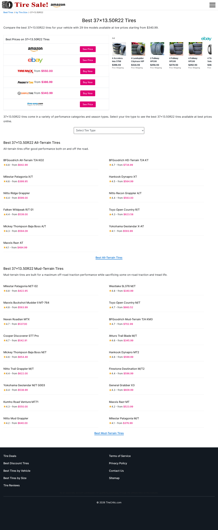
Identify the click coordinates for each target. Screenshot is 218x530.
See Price (88, 49)
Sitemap (114, 478)
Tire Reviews (11, 485)
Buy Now (87, 71)
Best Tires (8, 12)
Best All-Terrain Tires (109, 257)
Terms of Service (120, 456)
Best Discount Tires (16, 463)
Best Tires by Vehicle (16, 470)
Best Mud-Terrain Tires (109, 433)
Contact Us (116, 470)
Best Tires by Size (14, 478)
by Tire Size (21, 12)
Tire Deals (9, 456)
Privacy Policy (118, 463)
